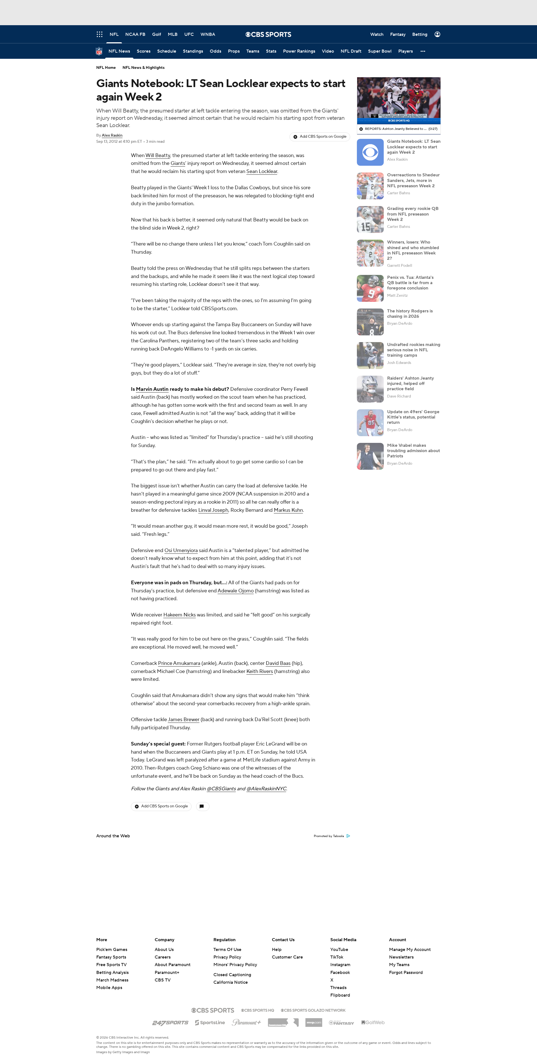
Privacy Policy (227, 957)
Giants (178, 163)
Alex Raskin (112, 135)
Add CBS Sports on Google (323, 136)
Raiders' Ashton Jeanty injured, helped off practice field (410, 383)
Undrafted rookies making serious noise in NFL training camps (414, 350)
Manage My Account (410, 949)
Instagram (340, 964)
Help (277, 949)
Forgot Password (406, 972)
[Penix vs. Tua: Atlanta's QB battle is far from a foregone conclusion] (370, 288)
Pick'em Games (111, 949)
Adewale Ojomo (236, 591)
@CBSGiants (221, 789)
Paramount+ (167, 972)
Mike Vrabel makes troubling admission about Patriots (413, 451)
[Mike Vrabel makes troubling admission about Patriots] (370, 456)
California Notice (230, 982)
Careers (163, 957)
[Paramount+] (246, 1021)
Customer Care (287, 957)
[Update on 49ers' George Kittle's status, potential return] (370, 422)
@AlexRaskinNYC (266, 789)
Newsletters (401, 957)
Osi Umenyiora (181, 550)
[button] (423, 51)
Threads (338, 987)
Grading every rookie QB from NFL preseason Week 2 (413, 214)
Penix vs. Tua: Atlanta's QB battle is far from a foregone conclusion (410, 283)
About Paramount (172, 964)
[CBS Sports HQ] (257, 1010)
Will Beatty (157, 155)
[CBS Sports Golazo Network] (313, 1010)
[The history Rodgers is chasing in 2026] (370, 322)
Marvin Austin (152, 389)
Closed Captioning (232, 975)
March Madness (112, 980)
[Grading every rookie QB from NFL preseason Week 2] (370, 219)
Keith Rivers (259, 671)
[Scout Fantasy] (342, 1022)
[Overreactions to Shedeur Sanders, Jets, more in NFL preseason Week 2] (370, 185)
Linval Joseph (213, 510)
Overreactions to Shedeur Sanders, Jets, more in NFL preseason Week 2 (413, 180)
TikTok (336, 957)
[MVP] (313, 1020)
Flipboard (340, 995)
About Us (164, 949)
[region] (399, 100)
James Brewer (183, 719)
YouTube (339, 949)
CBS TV (163, 980)
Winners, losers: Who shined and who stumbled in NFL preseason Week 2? (413, 250)
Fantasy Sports (111, 957)
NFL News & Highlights (144, 67)
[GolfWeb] (373, 1022)
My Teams (399, 964)
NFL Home (106, 67)
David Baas (278, 663)
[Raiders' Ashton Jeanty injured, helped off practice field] (370, 389)
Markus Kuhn (288, 510)
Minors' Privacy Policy (235, 964)
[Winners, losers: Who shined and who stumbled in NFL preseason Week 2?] (370, 253)
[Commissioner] (283, 1020)
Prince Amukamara (179, 663)
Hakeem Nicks (179, 615)
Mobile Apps (109, 987)
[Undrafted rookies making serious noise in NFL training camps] (370, 355)
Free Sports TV (111, 964)
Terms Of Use (227, 949)
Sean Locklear (261, 171)
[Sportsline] (210, 1022)
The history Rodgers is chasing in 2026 (410, 313)
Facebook (340, 972)
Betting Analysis (112, 972)
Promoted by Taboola (329, 836)
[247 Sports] (170, 1021)
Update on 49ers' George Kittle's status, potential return (413, 417)
